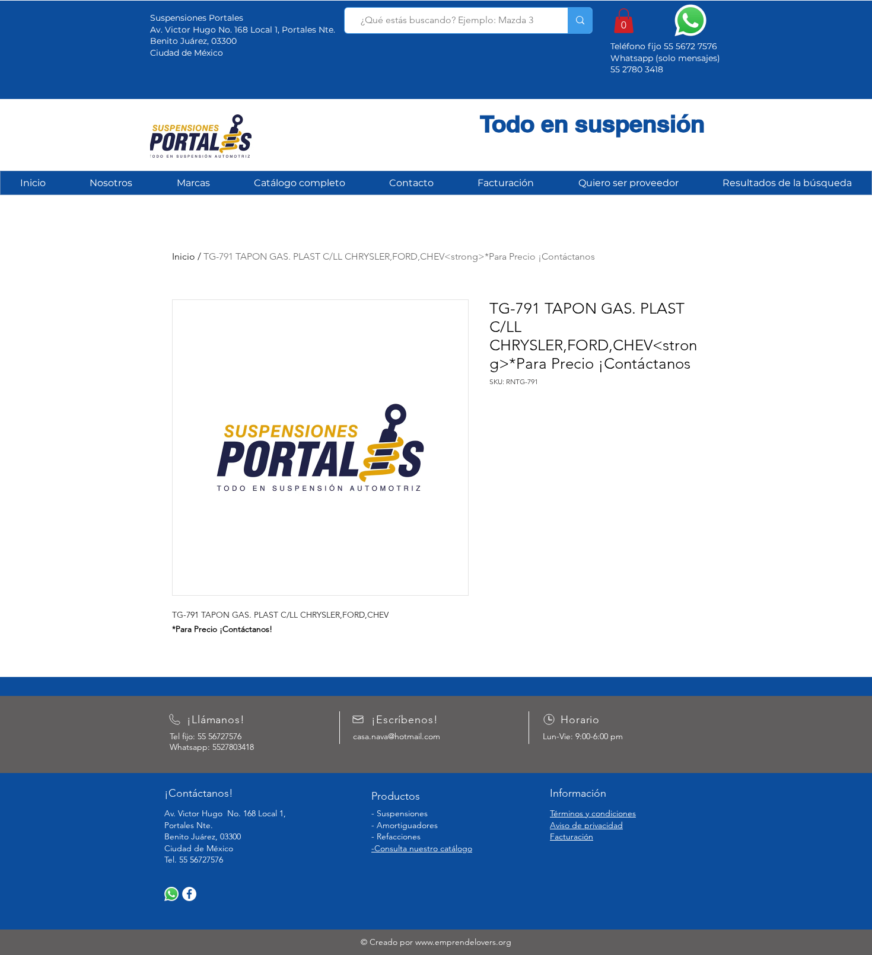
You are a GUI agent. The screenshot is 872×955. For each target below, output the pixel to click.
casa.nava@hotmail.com (396, 736)
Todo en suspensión (592, 124)
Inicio (183, 256)
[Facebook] (189, 894)
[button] (623, 20)
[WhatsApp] (171, 894)
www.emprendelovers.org (463, 942)
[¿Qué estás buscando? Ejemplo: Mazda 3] (580, 20)
